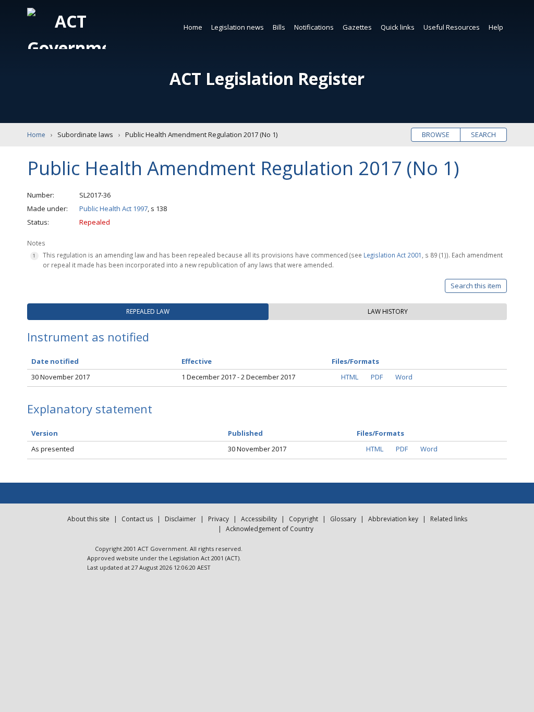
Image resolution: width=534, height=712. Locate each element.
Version (44, 433)
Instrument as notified (88, 337)
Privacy (218, 518)
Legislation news (237, 27)
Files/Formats (380, 433)
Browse (436, 134)
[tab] (148, 311)
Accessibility (259, 518)
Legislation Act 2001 (392, 255)
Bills (279, 27)
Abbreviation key (393, 518)
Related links (448, 518)
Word (403, 377)
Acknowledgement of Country (269, 528)
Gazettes (357, 27)
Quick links (398, 27)
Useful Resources (451, 27)
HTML (349, 377)
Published (245, 433)
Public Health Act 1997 (113, 208)
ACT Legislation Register (267, 78)
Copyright (303, 518)
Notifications (314, 27)
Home (193, 27)
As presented (52, 448)
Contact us (137, 518)
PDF (377, 377)
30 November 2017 (60, 377)
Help (496, 27)
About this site (88, 518)
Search (483, 134)
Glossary (343, 518)
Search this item (476, 285)
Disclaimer (180, 518)
